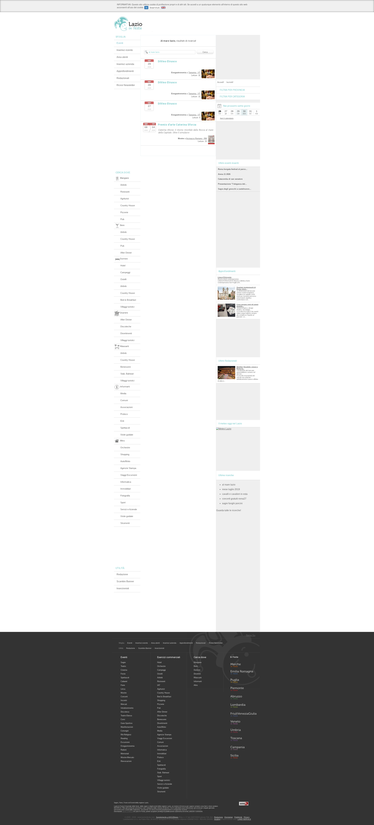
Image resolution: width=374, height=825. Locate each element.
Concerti (124, 696)
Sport (122, 502)
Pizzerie (124, 212)
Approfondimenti (125, 71)
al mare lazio (228, 484)
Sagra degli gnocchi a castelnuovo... (234, 189)
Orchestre (125, 447)
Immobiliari (125, 488)
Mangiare (197, 662)
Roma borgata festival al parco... (232, 169)
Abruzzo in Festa (243, 698)
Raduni (124, 750)
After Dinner (126, 252)
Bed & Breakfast (128, 300)
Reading (124, 738)
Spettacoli (125, 428)
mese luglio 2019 (231, 489)
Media (123, 393)
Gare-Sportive (126, 723)
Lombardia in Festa (243, 706)
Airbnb (123, 185)
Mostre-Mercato (127, 757)
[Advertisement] (238, 53)
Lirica (123, 689)
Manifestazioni (127, 727)
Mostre (124, 693)
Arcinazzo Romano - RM (196, 138)
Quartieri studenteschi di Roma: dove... (246, 288)
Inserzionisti (123, 588)
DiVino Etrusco (167, 61)
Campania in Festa (243, 748)
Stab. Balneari (127, 373)
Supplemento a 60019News (167, 817)
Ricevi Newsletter (126, 85)
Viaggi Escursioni (128, 475)
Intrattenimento (127, 708)
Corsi (123, 719)
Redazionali (123, 78)
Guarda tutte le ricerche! (228, 510)
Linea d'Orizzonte (224, 277)
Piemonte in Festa (243, 690)
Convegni (125, 731)
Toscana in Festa (243, 740)
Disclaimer (228, 817)
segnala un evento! (194, 810)
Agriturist (124, 198)
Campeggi (125, 272)
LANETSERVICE (244, 819)
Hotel (122, 265)
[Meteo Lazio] (223, 429)
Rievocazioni (126, 761)
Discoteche (125, 326)
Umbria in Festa (243, 731)
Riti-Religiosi (126, 734)
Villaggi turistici (127, 307)
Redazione (122, 574)
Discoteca (125, 712)
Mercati (124, 704)
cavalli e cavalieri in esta (234, 494)
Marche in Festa (243, 665)
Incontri (124, 700)
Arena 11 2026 (224, 174)
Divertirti (197, 674)
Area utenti (122, 57)
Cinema (124, 670)
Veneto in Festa (243, 723)
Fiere (123, 685)
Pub (122, 219)
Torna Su (250, 635)
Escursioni (125, 742)
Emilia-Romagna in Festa (243, 673)
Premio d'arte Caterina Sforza (177, 124)
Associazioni (126, 407)
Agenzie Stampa (128, 468)
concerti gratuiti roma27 (234, 498)
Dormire (197, 670)
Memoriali (125, 753)
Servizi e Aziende (128, 509)
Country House (127, 205)
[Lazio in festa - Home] (133, 23)
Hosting (217, 819)
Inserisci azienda (125, 64)
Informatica (125, 482)
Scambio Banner (125, 581)
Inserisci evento (125, 50)
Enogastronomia (127, 746)
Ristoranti (124, 191)
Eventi (120, 43)
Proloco (124, 414)
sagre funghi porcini (232, 503)
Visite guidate (126, 434)
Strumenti (125, 523)
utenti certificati (127, 811)
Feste (123, 674)
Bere (196, 666)
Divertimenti (126, 333)
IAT (158, 685)
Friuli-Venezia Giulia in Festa (243, 715)
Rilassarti (198, 677)
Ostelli (123, 279)
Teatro (123, 666)
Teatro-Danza (126, 715)
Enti (122, 421)
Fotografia (125, 495)
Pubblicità (238, 817)
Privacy (247, 817)
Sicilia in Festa (243, 756)
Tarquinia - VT (194, 72)
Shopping (124, 454)
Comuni (124, 400)
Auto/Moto (125, 461)
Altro (196, 685)
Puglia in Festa (243, 681)
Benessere (125, 367)
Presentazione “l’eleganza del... (232, 184)
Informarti (198, 681)
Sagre (123, 662)
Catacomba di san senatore (230, 179)
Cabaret (124, 681)
